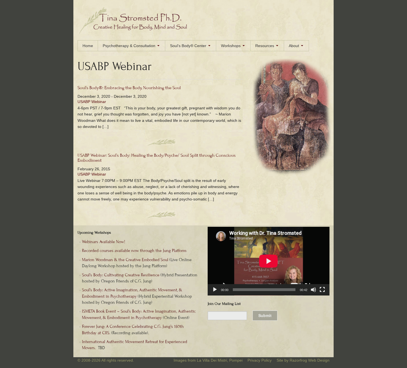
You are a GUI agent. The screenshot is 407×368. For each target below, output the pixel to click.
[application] (268, 261)
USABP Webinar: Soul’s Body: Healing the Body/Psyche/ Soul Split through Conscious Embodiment (157, 158)
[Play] (215, 289)
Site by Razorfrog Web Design (303, 360)
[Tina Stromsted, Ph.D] (136, 32)
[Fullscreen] (322, 289)
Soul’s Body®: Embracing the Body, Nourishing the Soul (129, 88)
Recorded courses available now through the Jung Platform (134, 250)
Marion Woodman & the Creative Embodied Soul (125, 259)
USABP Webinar (92, 101)
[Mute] (313, 289)
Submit (265, 315)
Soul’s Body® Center (188, 45)
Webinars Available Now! (103, 241)
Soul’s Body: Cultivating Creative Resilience (120, 274)
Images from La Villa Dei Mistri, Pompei (208, 360)
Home (88, 45)
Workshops (231, 45)
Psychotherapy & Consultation (129, 45)
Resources (264, 45)
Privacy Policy (260, 360)
